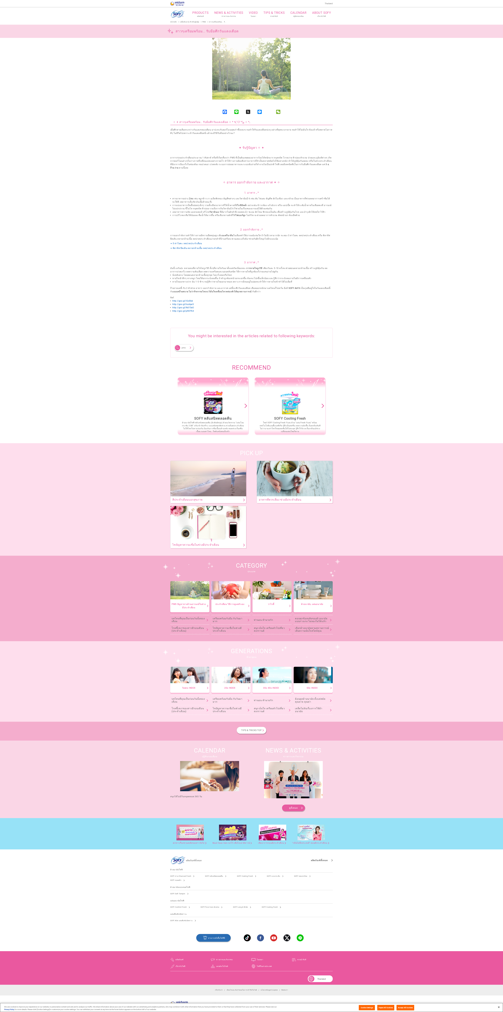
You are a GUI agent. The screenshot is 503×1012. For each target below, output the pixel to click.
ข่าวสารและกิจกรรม (224, 960)
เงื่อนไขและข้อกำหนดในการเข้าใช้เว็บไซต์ (242, 990)
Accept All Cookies (405, 1008)
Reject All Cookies (386, 1008)
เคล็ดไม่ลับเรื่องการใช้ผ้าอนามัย (308, 710)
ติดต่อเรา (284, 990)
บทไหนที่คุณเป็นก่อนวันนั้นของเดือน (188, 620)
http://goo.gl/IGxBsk (182, 301)
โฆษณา (260, 960)
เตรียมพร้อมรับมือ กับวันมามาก (227, 620)
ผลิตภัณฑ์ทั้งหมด (319, 860)
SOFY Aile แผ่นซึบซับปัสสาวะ (181, 921)
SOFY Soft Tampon (177, 894)
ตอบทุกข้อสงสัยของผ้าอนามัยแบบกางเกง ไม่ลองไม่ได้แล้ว (311, 620)
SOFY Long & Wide (240, 907)
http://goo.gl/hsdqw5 (183, 304)
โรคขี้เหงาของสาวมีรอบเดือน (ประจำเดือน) (188, 629)
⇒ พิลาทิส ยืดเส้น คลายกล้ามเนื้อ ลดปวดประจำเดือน (196, 248)
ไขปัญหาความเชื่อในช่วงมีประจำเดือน (227, 629)
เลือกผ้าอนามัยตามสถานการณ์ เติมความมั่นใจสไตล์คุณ (312, 629)
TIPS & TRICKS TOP (251, 730)
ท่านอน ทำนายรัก (263, 620)
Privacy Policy (9, 1009)
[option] (213, 406)
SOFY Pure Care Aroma (210, 907)
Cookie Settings (367, 1008)
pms (184, 348)
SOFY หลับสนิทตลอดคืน (214, 876)
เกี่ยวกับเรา (219, 990)
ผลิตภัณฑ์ (180, 960)
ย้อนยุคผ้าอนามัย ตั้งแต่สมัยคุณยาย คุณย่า (310, 700)
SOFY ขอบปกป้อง (300, 876)
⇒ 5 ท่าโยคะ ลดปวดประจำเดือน (186, 243)
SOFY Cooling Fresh (245, 876)
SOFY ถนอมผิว (175, 880)
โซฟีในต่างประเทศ (264, 966)
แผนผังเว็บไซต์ (222, 966)
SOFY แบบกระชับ (273, 876)
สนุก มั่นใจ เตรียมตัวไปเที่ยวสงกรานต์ (269, 629)
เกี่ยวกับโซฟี (180, 966)
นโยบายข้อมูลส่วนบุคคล (269, 990)
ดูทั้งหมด (293, 808)
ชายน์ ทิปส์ (301, 960)
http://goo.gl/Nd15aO (183, 307)
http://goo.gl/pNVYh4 (183, 311)
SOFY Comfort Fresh (178, 907)
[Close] (499, 1007)
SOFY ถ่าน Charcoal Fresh (180, 876)
